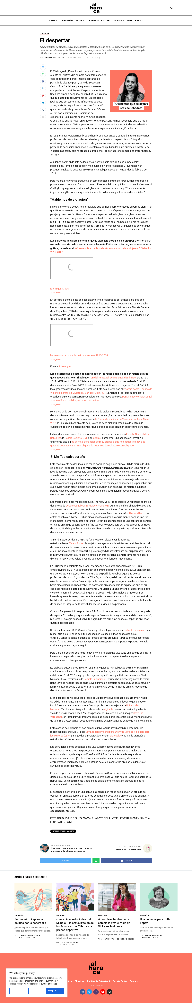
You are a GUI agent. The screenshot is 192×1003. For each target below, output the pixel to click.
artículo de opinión (135, 630)
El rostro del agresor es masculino (80, 400)
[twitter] (89, 992)
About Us (79, 981)
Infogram (55, 292)
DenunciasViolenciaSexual (137, 396)
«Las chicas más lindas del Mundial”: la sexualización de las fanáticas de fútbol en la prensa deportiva (75, 925)
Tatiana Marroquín (29, 935)
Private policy (120, 981)
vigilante (108, 709)
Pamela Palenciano (94, 679)
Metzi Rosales (52, 58)
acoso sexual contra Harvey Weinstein (87, 505)
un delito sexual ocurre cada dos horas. (113, 377)
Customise (16, 991)
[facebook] (82, 992)
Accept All (52, 991)
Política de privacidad (98, 981)
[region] (36, 982)
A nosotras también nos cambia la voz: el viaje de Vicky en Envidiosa (114, 923)
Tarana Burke (76, 543)
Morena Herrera (153, 935)
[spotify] (109, 992)
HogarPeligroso (125, 445)
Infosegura (65, 366)
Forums (134, 981)
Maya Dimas (109, 939)
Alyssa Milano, (137, 513)
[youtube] (102, 992)
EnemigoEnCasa (59, 288)
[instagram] (96, 992)
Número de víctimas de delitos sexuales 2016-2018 (79, 355)
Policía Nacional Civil (76, 437)
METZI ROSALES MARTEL (63, 831)
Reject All (34, 991)
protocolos (116, 735)
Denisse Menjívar (70, 943)
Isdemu (96, 437)
